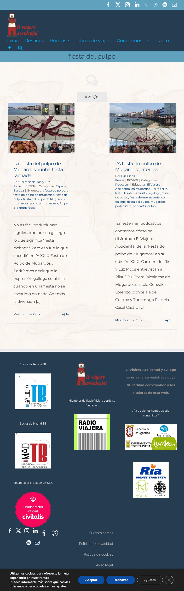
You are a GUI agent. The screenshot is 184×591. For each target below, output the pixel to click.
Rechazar (121, 580)
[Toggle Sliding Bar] (9, 47)
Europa (18, 190)
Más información (25, 314)
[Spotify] (28, 542)
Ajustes (150, 580)
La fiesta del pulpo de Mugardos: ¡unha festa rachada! (38, 169)
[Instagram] (26, 530)
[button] (20, 47)
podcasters (123, 206)
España (61, 186)
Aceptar (91, 580)
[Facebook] (10, 530)
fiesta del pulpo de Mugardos (44, 199)
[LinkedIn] (35, 530)
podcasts (139, 206)
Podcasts (122, 184)
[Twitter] (18, 530)
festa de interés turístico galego (137, 193)
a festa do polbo (53, 190)
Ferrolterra (159, 189)
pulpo (151, 206)
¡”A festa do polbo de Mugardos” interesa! (138, 166)
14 (67, 314)
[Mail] (37, 542)
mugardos (21, 203)
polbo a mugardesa (44, 203)
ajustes (61, 586)
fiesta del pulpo (138, 201)
